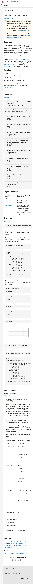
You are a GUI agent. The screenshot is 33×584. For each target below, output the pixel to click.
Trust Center (7, 568)
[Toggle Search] (27, 2)
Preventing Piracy (8, 571)
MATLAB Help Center (12, 1)
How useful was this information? (18, 557)
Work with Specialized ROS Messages (14, 553)
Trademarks (14, 568)
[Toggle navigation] (7, 5)
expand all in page (8, 18)
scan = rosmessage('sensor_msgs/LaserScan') (16, 76)
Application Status (18, 571)
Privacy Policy (22, 568)
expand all (6, 97)
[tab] (18, 104)
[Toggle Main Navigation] (30, 2)
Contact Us (26, 571)
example (6, 91)
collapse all (7, 221)
